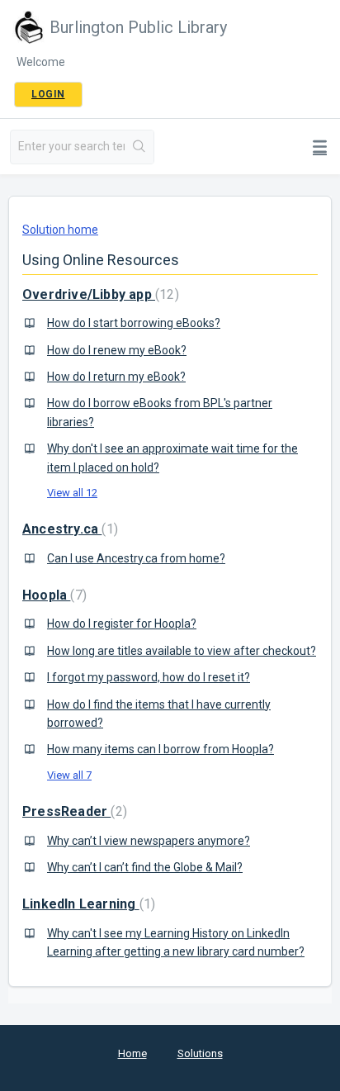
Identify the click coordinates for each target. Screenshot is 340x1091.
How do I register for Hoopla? (121, 623)
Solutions (200, 1053)
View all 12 (72, 492)
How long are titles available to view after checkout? (181, 650)
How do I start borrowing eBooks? (133, 323)
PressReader (72, 811)
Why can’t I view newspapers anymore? (148, 840)
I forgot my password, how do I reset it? (148, 677)
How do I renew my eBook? (117, 350)
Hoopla (52, 595)
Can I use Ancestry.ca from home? (136, 558)
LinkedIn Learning (86, 904)
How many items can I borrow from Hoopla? (160, 749)
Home (132, 1053)
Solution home (60, 229)
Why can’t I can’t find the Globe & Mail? (145, 867)
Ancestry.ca (68, 529)
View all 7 (69, 775)
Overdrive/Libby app (98, 294)
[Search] (139, 147)
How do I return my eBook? (116, 376)
